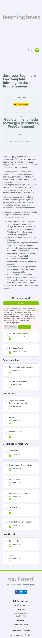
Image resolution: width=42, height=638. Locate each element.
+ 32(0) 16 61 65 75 (21, 605)
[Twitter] (21, 592)
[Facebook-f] (17, 592)
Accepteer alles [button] (24, 327)
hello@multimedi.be (21, 624)
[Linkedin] (25, 592)
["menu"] (37, 50)
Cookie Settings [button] (10, 327)
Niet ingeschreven (21, 104)
